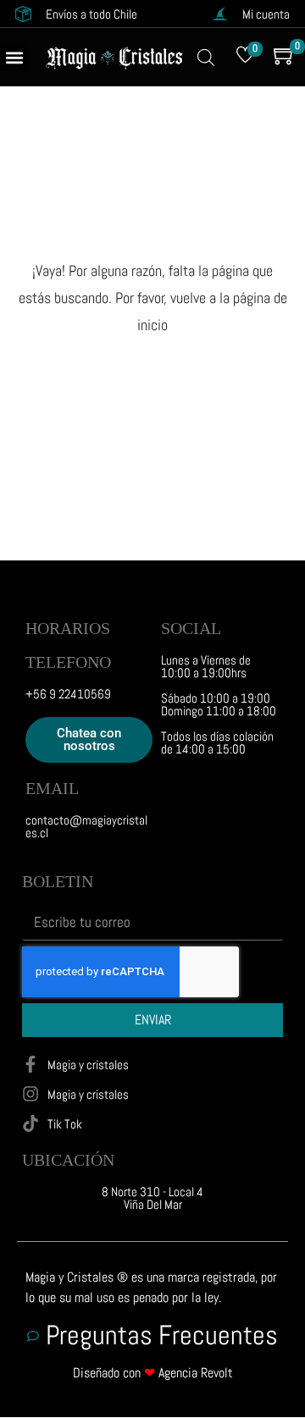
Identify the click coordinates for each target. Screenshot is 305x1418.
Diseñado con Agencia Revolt (153, 1373)
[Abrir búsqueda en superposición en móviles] (205, 57)
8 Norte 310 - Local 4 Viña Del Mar (152, 1198)
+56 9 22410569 (68, 694)
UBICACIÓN (68, 1159)
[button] (14, 57)
